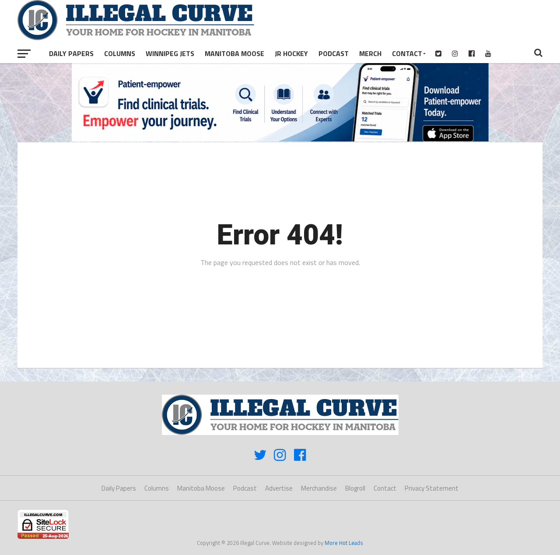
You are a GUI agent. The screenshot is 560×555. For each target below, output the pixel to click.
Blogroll (355, 488)
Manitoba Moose (234, 53)
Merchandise (319, 488)
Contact (407, 53)
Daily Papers (71, 53)
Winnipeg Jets (170, 53)
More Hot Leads (344, 542)
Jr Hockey (291, 53)
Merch (370, 53)
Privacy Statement (431, 488)
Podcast (333, 53)
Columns (119, 53)
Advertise (279, 488)
